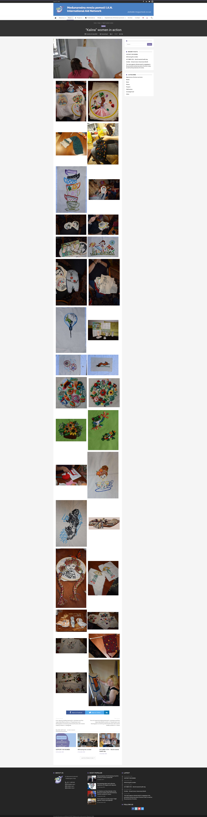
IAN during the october (84, 749)
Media (127, 79)
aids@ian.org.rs (70, 788)
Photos (128, 84)
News (99, 23)
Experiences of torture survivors (134, 77)
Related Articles (61, 730)
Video (127, 94)
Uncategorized (130, 91)
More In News (71, 730)
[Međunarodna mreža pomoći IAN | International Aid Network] (103, 5)
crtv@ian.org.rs (70, 786)
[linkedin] (106, 712)
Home (95, 23)
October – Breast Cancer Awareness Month (137, 62)
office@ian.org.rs (71, 784)
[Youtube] (149, 1)
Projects (128, 87)
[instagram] (152, 1)
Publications (129, 89)
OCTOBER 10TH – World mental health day (109, 750)
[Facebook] (143, 1)
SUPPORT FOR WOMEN (63, 749)
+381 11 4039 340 (70, 782)
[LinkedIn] (146, 1)
